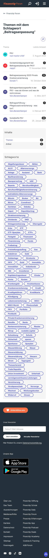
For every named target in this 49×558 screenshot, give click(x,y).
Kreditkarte (35, 292)
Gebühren (12, 254)
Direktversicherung (16, 215)
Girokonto (30, 258)
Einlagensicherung (16, 224)
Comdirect (26, 202)
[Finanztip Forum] (13, 4)
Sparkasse (12, 343)
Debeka (27, 207)
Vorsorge (34, 386)
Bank (39, 172)
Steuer (33, 348)
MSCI (36, 301)
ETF (21, 228)
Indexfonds (31, 266)
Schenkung (13, 335)
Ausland (26, 172)
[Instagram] (10, 553)
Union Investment (16, 373)
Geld (27, 254)
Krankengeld (13, 284)
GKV (10, 262)
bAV (31, 181)
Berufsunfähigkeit (30, 185)
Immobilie (36, 262)
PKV (10, 309)
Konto (10, 279)
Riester (37, 326)
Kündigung (13, 296)
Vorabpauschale (15, 386)
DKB (27, 219)
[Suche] (29, 3)
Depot (10, 211)
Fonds (30, 241)
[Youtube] (5, 553)
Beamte (11, 185)
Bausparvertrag (15, 181)
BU (37, 198)
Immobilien (13, 266)
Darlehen (12, 207)
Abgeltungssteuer (16, 164)
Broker (25, 198)
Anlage (11, 172)
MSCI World (13, 305)
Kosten (24, 279)
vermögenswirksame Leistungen (22, 378)
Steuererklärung (15, 352)
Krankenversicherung (18, 288)
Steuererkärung (15, 356)
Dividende (12, 219)
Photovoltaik (32, 305)
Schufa (29, 335)
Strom (10, 361)
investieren (24, 271)
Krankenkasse (33, 284)
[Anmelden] (37, 4)
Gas (36, 249)
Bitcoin (11, 198)
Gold (22, 262)
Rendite (11, 322)
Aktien (35, 164)
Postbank (12, 314)
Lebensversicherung (17, 301)
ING (9, 271)
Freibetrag (12, 245)
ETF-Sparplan (14, 232)
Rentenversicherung (17, 326)
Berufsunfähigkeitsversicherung (22, 189)
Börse (10, 202)
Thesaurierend (14, 365)
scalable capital (28, 331)
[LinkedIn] (20, 553)
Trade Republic (14, 369)
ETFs (30, 232)
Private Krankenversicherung (21, 318)
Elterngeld (37, 224)
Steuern (33, 356)
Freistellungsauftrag (17, 249)
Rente (25, 322)
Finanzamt (28, 237)
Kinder (37, 275)
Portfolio (23, 309)
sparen (28, 339)
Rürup (10, 331)
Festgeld (12, 237)
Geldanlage (13, 258)
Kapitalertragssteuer (17, 275)
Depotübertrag (27, 211)
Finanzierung (14, 241)
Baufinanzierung (15, 177)
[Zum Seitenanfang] (46, 554)
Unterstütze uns (17, 410)
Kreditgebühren (15, 292)
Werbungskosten (31, 391)
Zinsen (27, 395)
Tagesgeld (26, 361)
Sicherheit (12, 339)
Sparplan (29, 343)
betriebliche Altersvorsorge (20, 194)
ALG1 (10, 168)
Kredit (38, 288)
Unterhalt (36, 373)
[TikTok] (15, 553)
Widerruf (12, 395)
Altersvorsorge (27, 168)
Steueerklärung (15, 348)
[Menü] (44, 3)
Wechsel (12, 391)
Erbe (10, 228)
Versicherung (14, 382)
